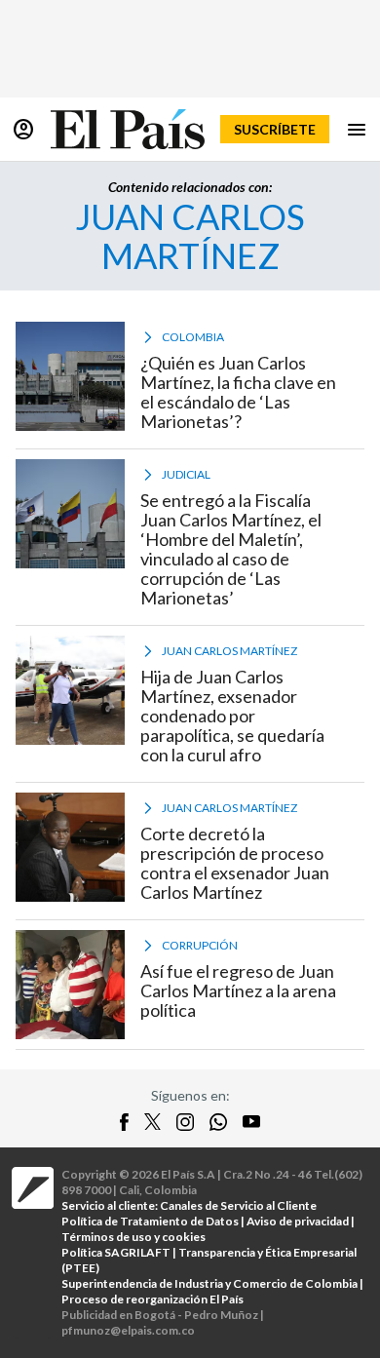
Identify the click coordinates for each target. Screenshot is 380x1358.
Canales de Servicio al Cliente (238, 1205)
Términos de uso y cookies (133, 1236)
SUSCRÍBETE (275, 129)
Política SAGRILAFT (116, 1252)
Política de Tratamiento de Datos (150, 1221)
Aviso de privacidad (298, 1221)
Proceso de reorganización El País (152, 1299)
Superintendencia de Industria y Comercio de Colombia (209, 1283)
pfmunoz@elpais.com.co (128, 1330)
